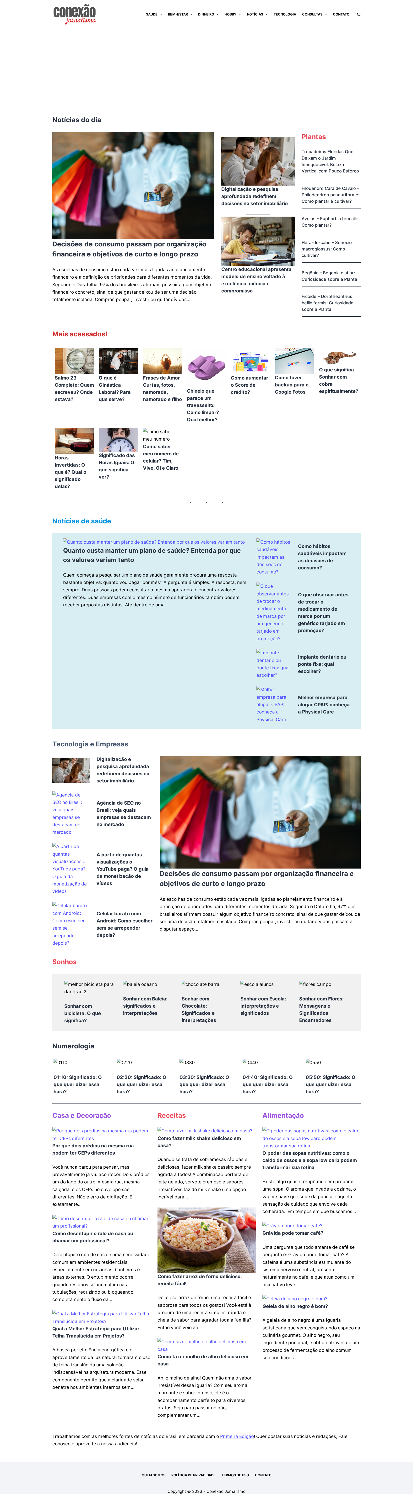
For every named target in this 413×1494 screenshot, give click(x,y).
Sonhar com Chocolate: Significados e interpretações (199, 1009)
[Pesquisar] (359, 14)
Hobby (230, 14)
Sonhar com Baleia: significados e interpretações (145, 1006)
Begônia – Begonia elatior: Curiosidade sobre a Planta (329, 276)
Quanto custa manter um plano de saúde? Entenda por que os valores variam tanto (152, 555)
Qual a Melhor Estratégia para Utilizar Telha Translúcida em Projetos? (95, 1332)
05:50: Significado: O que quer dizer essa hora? (330, 1084)
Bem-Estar (178, 14)
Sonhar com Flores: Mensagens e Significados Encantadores (321, 1009)
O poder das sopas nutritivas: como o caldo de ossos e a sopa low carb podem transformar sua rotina (309, 1160)
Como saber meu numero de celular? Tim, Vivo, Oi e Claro (161, 457)
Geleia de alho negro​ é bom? (295, 1306)
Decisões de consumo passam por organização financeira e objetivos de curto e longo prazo (129, 249)
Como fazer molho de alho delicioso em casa (203, 1360)
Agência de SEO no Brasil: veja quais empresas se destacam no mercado (124, 813)
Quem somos (153, 1475)
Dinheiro (206, 14)
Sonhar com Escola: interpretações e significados (263, 1006)
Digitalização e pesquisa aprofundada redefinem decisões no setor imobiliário (254, 196)
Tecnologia (285, 14)
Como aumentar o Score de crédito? (249, 385)
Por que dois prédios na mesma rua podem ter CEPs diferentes (93, 1149)
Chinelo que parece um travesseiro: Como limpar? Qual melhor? (203, 405)
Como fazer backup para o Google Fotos (292, 385)
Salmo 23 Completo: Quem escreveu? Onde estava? (74, 388)
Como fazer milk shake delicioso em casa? (199, 1141)
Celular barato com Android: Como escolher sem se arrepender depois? (124, 924)
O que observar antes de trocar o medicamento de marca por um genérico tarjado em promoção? (323, 612)
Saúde (152, 14)
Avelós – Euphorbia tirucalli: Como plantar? (330, 222)
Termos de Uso (235, 1475)
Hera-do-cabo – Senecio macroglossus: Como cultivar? (327, 249)
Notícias (255, 14)
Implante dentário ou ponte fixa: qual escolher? (322, 664)
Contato (341, 14)
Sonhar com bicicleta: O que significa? (82, 1013)
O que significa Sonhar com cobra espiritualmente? (338, 380)
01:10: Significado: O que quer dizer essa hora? (78, 1084)
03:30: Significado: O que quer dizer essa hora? (204, 1084)
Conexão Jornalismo (225, 1491)
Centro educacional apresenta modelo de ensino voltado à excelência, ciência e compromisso (256, 280)
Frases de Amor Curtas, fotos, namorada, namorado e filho (162, 388)
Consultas (312, 14)
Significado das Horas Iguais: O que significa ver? (117, 466)
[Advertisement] (206, 64)
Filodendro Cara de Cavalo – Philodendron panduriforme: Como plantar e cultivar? (330, 195)
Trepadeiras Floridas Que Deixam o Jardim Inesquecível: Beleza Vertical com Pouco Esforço (330, 161)
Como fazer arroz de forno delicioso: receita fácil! (200, 1280)
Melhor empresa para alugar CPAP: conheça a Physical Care (324, 705)
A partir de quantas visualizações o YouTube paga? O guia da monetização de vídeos (123, 869)
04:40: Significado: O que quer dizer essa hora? (268, 1084)
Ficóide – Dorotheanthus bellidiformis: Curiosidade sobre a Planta (327, 303)
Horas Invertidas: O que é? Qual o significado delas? (70, 472)
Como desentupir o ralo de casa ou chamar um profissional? (92, 1237)
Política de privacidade (193, 1475)
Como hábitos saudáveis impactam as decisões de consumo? (322, 557)
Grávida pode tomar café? (292, 1233)
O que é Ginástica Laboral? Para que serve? (115, 388)
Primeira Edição (237, 1436)
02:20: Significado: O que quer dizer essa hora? (141, 1084)
